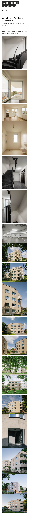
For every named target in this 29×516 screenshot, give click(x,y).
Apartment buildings (13, 23)
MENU (5, 10)
